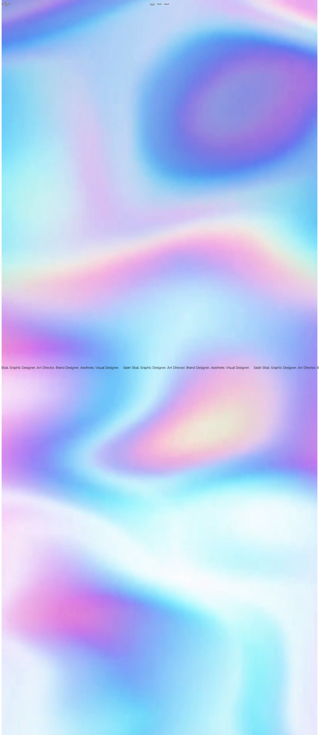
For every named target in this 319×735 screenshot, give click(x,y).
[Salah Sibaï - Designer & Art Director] (6, 5)
